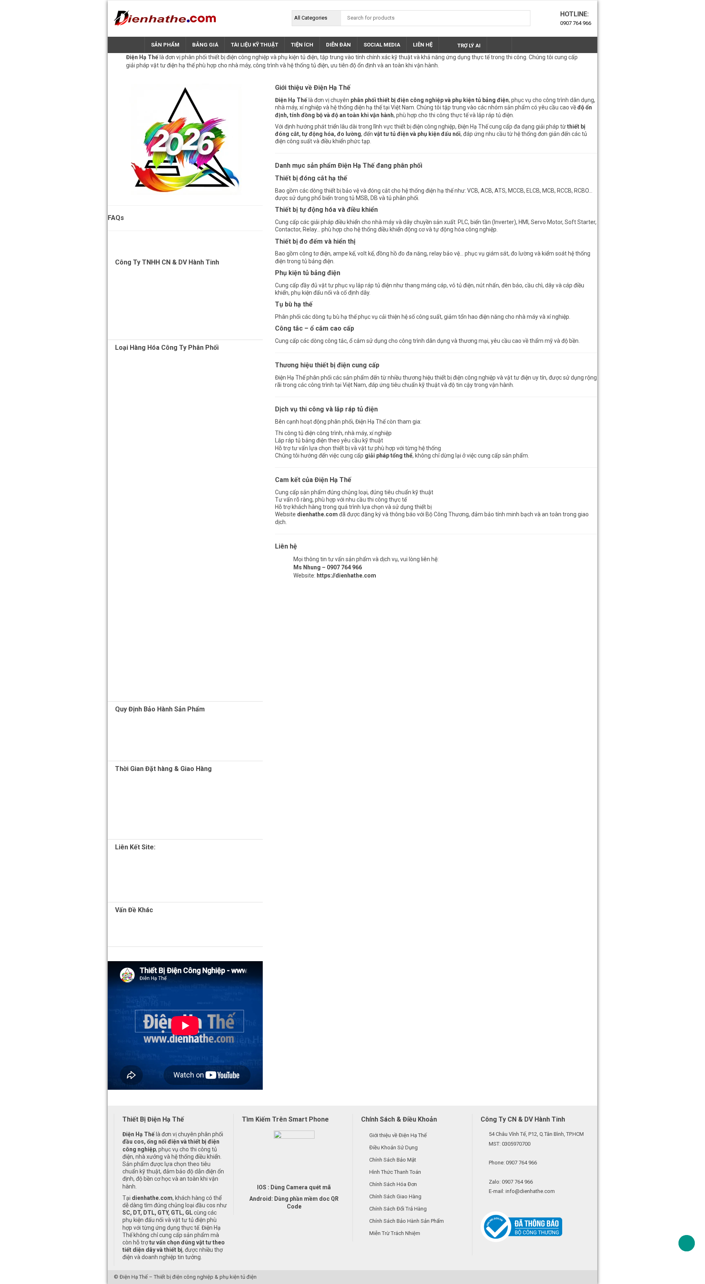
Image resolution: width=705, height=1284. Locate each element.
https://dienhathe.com (346, 575)
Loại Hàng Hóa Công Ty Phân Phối (167, 347)
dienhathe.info (178, 892)
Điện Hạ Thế (134, 1277)
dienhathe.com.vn (157, 877)
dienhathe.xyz (153, 869)
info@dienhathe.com (530, 1191)
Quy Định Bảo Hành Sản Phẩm (160, 709)
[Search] (522, 18)
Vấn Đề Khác (134, 910)
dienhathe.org (156, 862)
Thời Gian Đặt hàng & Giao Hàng (163, 769)
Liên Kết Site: (135, 847)
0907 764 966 (575, 23)
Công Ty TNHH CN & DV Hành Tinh (167, 262)
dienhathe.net (166, 884)
